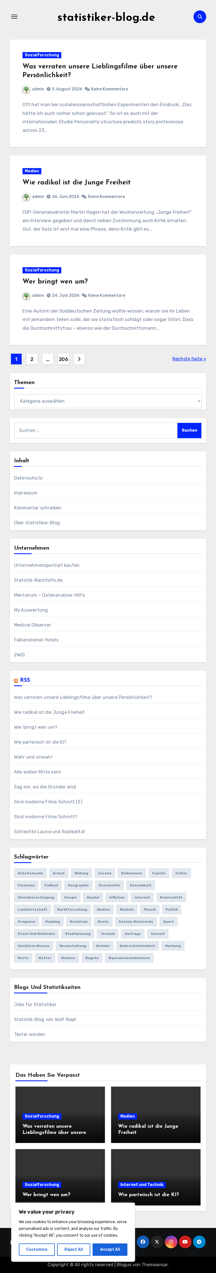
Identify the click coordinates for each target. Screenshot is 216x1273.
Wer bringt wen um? (55, 281)
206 (63, 359)
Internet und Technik (141, 1184)
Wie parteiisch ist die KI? (40, 742)
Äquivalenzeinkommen (129, 958)
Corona (104, 873)
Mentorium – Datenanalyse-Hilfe (49, 595)
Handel (93, 897)
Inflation (117, 897)
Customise (36, 1249)
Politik (172, 909)
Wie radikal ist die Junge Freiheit (76, 182)
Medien (32, 171)
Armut (59, 873)
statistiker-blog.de (106, 18)
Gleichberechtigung (36, 897)
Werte (23, 958)
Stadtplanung (78, 934)
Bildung (81, 873)
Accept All (110, 1249)
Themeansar (154, 1264)
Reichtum (79, 922)
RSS (25, 680)
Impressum (26, 493)
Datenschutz (28, 478)
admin (38, 89)
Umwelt (158, 934)
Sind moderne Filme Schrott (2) (48, 801)
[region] (73, 1232)
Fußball (51, 885)
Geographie (78, 885)
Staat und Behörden (36, 934)
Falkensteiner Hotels (36, 640)
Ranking (52, 922)
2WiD (19, 654)
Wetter (45, 958)
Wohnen (68, 958)
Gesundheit (140, 885)
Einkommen (131, 873)
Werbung (173, 946)
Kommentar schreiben (38, 507)
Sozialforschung (42, 55)
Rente (103, 922)
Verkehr (103, 946)
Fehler (181, 873)
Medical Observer (32, 625)
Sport (168, 922)
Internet (142, 897)
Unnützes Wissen (34, 946)
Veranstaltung (72, 946)
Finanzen (26, 885)
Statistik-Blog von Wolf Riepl (45, 1019)
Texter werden (30, 1034)
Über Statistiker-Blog (37, 522)
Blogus (124, 1264)
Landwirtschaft (32, 909)
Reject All (73, 1249)
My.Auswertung (31, 610)
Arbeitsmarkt (30, 873)
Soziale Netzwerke (136, 922)
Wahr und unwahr (33, 757)
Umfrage (133, 934)
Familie (159, 873)
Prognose (26, 922)
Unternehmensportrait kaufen (47, 565)
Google (70, 897)
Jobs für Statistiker (35, 1004)
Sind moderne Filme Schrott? (45, 816)
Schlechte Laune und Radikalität (49, 831)
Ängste (92, 958)
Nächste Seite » (189, 359)
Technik (107, 934)
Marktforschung (72, 909)
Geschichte (109, 885)
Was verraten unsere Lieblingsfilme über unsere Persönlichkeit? (83, 697)
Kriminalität (171, 897)
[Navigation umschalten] (14, 16)
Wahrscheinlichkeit (137, 946)
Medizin (127, 909)
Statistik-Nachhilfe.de (38, 580)
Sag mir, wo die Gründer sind (45, 787)
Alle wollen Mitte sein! (37, 772)
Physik (150, 909)
